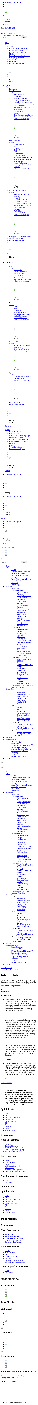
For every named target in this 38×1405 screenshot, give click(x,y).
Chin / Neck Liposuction (22, 349)
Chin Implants (18, 154)
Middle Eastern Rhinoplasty (23, 100)
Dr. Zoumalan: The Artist (17, 52)
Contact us (4, 24)
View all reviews (6, 1083)
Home (7, 41)
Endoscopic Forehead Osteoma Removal (24, 654)
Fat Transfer (18, 152)
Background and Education (18, 48)
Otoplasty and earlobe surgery (23, 157)
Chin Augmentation (20, 312)
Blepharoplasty (19, 161)
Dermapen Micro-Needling (23, 205)
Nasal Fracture (18, 277)
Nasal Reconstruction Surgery (23, 115)
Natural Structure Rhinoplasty (23, 117)
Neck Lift (17, 150)
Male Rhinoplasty (19, 273)
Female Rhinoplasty (20, 272)
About (7, 43)
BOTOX (17, 196)
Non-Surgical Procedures (17, 190)
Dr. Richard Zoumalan (16, 50)
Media (11, 54)
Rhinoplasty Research (16, 58)
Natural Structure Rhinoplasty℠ (20, 436)
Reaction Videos (14, 402)
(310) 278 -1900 (6, 968)
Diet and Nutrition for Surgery (19, 439)
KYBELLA (18, 209)
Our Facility (13, 59)
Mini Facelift (18, 310)
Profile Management (20, 316)
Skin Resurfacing (19, 207)
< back (7, 45)
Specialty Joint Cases (16, 238)
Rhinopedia (8, 970)
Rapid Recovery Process (17, 441)
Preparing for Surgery (16, 437)
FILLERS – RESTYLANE (23, 203)
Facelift (16, 146)
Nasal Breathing (19, 109)
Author (7, 1125)
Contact (7, 471)
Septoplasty (17, 113)
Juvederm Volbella (20, 213)
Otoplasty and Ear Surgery (22, 314)
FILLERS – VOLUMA (22, 200)
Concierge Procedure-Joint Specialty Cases (22, 377)
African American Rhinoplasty (24, 104)
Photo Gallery (9, 262)
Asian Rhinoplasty (20, 106)
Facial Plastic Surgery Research (19, 56)
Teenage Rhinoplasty (21, 98)
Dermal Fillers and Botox (22, 345)
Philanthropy (13, 61)
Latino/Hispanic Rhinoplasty (23, 102)
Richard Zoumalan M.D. (13, 34)
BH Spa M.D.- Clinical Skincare (20, 237)
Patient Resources (11, 428)
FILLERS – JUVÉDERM (22, 202)
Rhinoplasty (18, 96)
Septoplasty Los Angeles (13, 1151)
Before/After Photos (11, 1121)
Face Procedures (14, 141)
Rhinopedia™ (14, 433)
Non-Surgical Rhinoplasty (22, 107)
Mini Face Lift (18, 148)
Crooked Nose (18, 111)
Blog (11, 445)
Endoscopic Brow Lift (21, 155)
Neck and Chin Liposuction (23, 159)
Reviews (8, 426)
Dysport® (17, 198)
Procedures (8, 85)
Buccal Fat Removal (20, 163)
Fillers (7, 1180)
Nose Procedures (15, 91)
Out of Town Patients (16, 447)
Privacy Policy (10, 1130)
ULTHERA (18, 211)
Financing (12, 443)
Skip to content (6, 518)
